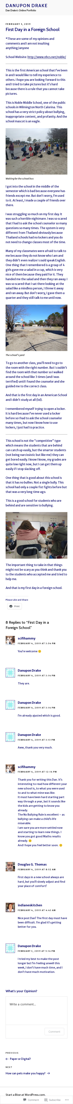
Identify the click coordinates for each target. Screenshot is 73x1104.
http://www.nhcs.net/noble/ (47, 57)
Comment (54, 1031)
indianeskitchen (30, 905)
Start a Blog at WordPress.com (25, 1094)
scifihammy (26, 638)
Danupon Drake (27, 5)
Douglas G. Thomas (32, 864)
